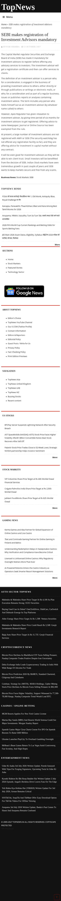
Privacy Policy (14, 347)
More (57, 244)
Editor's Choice (14, 318)
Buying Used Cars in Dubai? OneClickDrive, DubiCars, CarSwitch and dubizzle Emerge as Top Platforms (30, 611)
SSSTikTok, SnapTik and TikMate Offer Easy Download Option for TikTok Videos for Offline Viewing (29, 799)
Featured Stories (15, 267)
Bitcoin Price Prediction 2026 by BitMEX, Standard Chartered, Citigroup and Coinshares (28, 676)
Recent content (14, 400)
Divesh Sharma (11, 47)
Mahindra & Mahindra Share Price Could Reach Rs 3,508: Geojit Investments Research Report (29, 627)
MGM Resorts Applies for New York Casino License (24, 714)
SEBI (31, 177)
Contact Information (17, 330)
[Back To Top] (57, 897)
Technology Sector (16, 272)
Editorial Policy (14, 339)
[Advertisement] (30, 862)
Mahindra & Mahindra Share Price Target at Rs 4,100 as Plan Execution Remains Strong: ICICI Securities (28, 601)
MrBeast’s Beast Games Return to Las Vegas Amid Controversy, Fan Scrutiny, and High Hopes (29, 747)
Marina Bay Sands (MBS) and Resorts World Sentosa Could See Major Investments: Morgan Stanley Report (29, 721)
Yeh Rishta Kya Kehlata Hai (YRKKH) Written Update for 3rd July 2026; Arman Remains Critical (28, 790)
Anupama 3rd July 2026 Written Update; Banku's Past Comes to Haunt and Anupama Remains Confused (29, 809)
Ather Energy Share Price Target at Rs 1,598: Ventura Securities (29, 619)
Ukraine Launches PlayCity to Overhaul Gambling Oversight (28, 739)
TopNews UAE (14, 388)
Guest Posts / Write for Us (19, 343)
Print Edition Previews (17, 356)
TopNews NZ (13, 392)
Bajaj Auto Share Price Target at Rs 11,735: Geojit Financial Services (27, 636)
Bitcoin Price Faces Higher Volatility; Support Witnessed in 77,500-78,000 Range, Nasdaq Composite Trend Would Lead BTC (30, 695)
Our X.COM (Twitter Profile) (20, 326)
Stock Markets (22, 177)
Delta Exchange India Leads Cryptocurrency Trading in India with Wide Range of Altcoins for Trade (30, 666)
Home (4, 24)
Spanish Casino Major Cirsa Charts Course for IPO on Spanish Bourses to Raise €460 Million (28, 731)
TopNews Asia (14, 379)
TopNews (18, 7)
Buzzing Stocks (14, 396)
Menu (9, 17)
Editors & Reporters (16, 335)
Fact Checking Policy (17, 352)
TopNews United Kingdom (19, 383)
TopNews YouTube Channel (20, 322)
